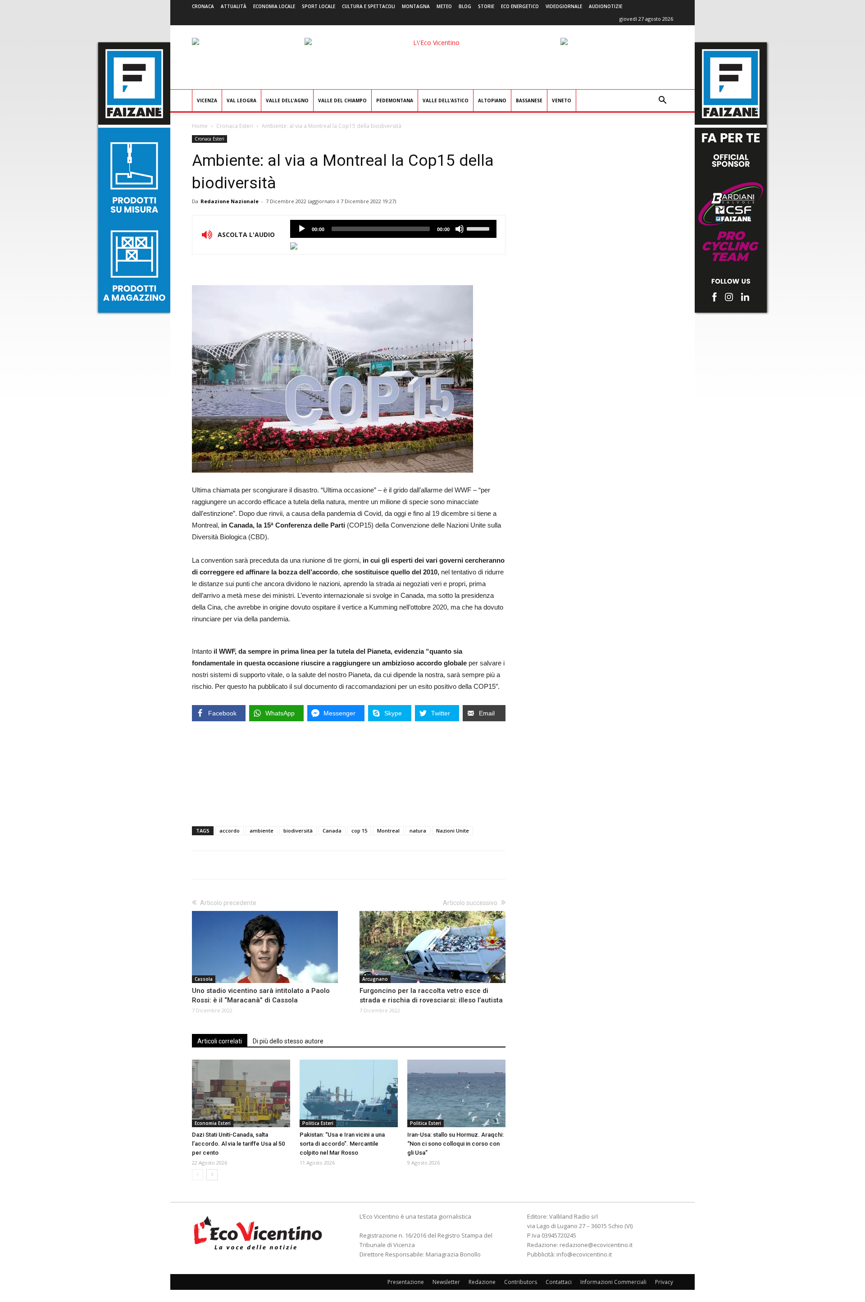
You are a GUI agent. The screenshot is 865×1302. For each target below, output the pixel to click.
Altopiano (492, 100)
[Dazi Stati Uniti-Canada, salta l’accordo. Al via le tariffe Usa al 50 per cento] (241, 1093)
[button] (662, 101)
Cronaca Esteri (234, 126)
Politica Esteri (317, 1123)
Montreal (388, 830)
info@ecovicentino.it (584, 1254)
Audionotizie (605, 6)
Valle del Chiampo (342, 100)
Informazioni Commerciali (613, 1282)
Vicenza (207, 100)
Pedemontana (394, 100)
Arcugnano (375, 979)
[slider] (479, 228)
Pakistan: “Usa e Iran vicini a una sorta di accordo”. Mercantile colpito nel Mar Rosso (342, 1143)
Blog (465, 6)
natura (418, 830)
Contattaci (559, 1282)
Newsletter (446, 1282)
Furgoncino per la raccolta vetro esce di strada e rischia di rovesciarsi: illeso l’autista (431, 995)
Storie (486, 6)
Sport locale (318, 6)
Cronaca (203, 6)
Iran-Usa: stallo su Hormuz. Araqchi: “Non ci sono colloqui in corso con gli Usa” (455, 1143)
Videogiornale (564, 6)
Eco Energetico (520, 6)
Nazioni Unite (452, 830)
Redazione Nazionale (229, 201)
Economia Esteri (213, 1123)
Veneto (561, 100)
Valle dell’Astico (446, 100)
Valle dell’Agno (287, 100)
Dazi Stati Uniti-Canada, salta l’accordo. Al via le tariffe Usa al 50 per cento (238, 1143)
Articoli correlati (219, 1041)
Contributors (520, 1282)
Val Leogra (241, 100)
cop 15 (359, 830)
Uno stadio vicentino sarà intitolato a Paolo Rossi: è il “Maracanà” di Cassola (261, 995)
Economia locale (274, 6)
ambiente (261, 830)
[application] (393, 229)
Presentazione (405, 1282)
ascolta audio (301, 228)
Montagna (416, 6)
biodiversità (298, 830)
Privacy (664, 1282)
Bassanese (529, 100)
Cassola (204, 979)
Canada (332, 830)
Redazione (482, 1282)
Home (200, 126)
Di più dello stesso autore (288, 1041)
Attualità (233, 6)
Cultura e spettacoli (368, 6)
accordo (229, 830)
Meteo (444, 6)
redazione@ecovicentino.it (596, 1245)
